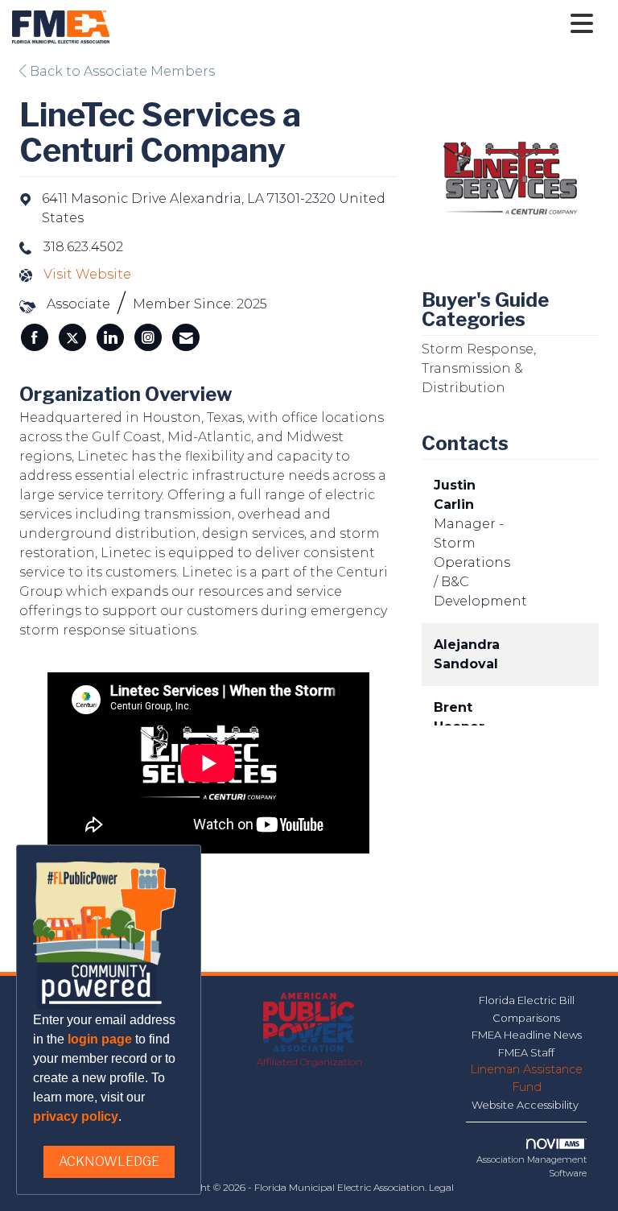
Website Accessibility (526, 1104)
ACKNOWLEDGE (109, 1161)
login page (100, 1039)
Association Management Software (531, 1166)
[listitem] (34, 337)
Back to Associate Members (121, 71)
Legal (441, 1187)
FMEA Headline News (527, 1034)
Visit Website (87, 274)
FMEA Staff (526, 1052)
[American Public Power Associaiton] (309, 1023)
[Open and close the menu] (355, 24)
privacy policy (75, 1116)
